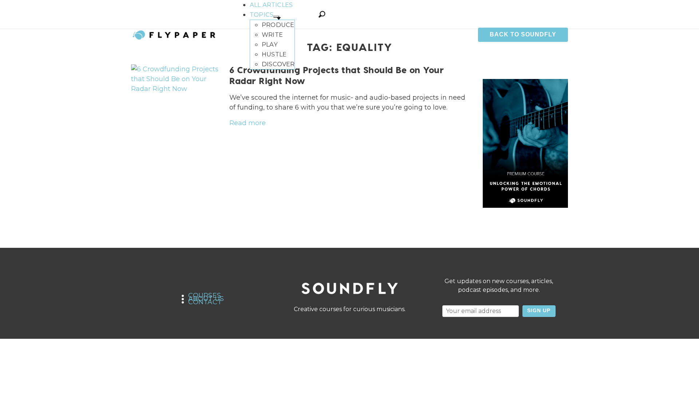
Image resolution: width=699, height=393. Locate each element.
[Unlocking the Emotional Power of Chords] (525, 143)
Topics (261, 14)
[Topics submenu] (276, 17)
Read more (247, 123)
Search (321, 14)
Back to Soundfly (523, 34)
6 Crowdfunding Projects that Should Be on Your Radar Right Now (336, 75)
